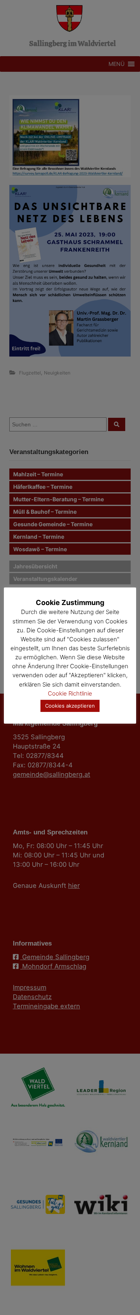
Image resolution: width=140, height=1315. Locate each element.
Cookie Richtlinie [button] (70, 693)
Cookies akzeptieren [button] (70, 706)
